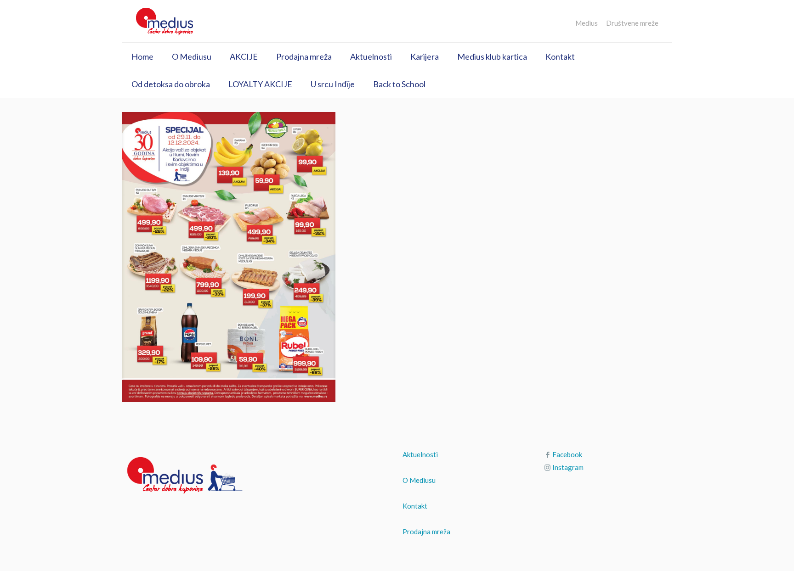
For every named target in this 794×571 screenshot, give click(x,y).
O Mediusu (419, 480)
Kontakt (415, 506)
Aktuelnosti (420, 454)
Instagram (568, 467)
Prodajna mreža (426, 531)
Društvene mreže (632, 23)
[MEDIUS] (164, 21)
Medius (586, 23)
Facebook (567, 454)
